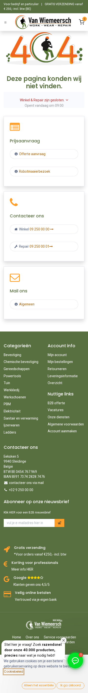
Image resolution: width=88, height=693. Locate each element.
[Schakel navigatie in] (5, 22)
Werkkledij (11, 390)
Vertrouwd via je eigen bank (36, 600)
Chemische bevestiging (21, 362)
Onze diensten (58, 417)
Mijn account (57, 355)
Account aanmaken (62, 431)
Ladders (10, 432)
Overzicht (55, 383)
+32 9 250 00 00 (21, 490)
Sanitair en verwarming (21, 418)
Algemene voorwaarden (66, 424)
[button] (59, 523)
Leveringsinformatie (63, 376)
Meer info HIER (22, 569)
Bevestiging (12, 355)
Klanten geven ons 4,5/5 (31, 585)
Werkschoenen (15, 397)
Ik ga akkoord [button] (70, 685)
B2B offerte (56, 403)
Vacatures (56, 410)
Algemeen (26, 304)
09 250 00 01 (39, 246)
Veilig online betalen (33, 592)
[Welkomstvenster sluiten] (63, 640)
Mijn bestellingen (60, 362)
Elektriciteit (12, 411)
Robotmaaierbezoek (34, 171)
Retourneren (57, 369)
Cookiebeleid (13, 671)
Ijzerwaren (12, 425)
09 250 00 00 (40, 229)
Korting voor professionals (34, 562)
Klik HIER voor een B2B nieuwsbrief (27, 512)
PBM (7, 404)
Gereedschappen (17, 369)
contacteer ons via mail (26, 483)
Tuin (7, 383)
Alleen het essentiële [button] (39, 685)
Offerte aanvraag (31, 154)
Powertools (12, 376)
